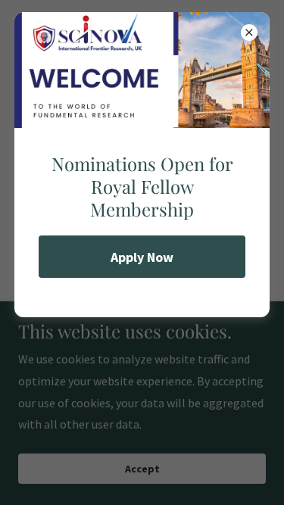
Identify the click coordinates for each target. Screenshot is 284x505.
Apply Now (142, 257)
